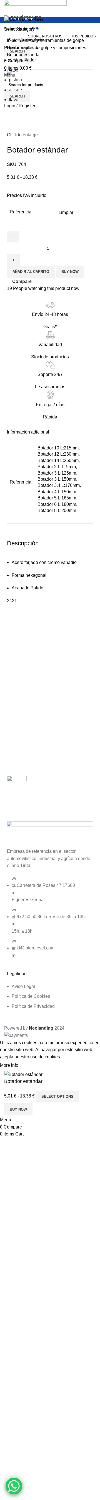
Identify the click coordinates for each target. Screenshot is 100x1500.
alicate (15, 89)
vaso (13, 70)
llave (13, 99)
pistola (15, 79)
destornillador (22, 60)
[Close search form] (7, 7)
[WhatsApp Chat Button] (14, 1486)
